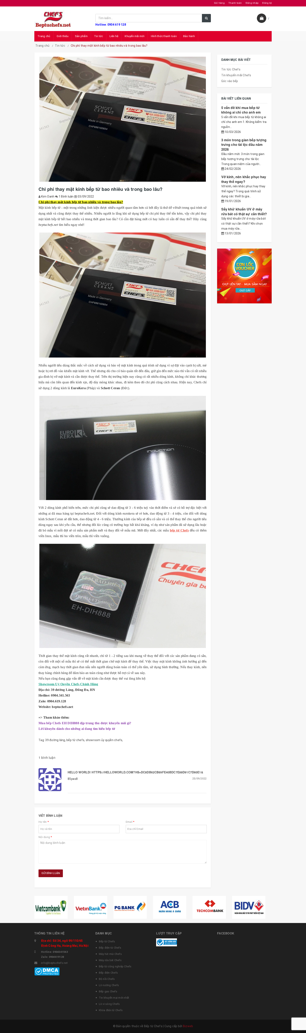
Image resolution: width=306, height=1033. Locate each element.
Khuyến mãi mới (134, 36)
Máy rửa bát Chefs (110, 960)
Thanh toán (235, 3)
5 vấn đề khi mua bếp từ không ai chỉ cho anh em (241, 110)
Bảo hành (189, 36)
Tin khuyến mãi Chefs (236, 75)
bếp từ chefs (75, 740)
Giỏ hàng (219, 3)
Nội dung (45, 837)
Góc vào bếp (229, 81)
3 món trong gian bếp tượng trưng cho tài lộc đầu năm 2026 (244, 145)
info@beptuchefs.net (54, 962)
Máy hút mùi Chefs (110, 953)
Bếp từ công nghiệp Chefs (115, 966)
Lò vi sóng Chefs (109, 1003)
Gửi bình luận (50, 873)
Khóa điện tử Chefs (111, 1010)
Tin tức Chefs (230, 69)
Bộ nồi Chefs (107, 978)
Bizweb (188, 1026)
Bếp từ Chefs (107, 941)
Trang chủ (43, 36)
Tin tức (98, 36)
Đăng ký (267, 3)
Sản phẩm (81, 36)
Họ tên (44, 821)
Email (130, 821)
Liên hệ (113, 36)
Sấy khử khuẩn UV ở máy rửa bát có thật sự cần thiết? (244, 211)
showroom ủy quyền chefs (104, 740)
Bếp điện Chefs (108, 972)
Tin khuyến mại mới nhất (114, 997)
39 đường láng (55, 740)
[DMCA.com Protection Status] (47, 971)
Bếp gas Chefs (108, 991)
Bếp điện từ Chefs (110, 947)
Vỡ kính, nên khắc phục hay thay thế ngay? (243, 179)
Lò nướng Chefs (109, 985)
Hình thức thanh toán (164, 36)
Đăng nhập (252, 3)
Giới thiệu (62, 36)
